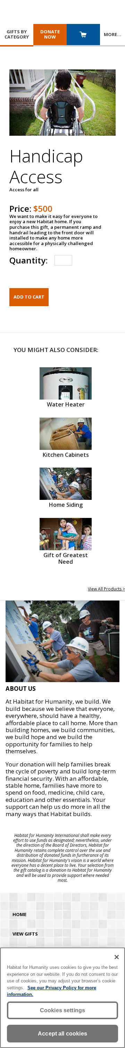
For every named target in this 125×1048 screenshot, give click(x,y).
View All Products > (106, 589)
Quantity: (28, 260)
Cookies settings (62, 1010)
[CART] (83, 35)
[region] (62, 997)
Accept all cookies (62, 1034)
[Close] (116, 957)
